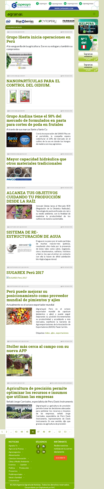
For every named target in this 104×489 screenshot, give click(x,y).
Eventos (12, 464)
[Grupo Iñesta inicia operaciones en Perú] (19, 60)
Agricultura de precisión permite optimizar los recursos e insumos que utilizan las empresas (36, 392)
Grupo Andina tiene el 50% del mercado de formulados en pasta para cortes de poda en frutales (36, 120)
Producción (24, 468)
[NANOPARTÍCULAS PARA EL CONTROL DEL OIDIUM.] (19, 96)
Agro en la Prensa (16, 449)
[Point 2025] (88, 42)
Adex (47, 333)
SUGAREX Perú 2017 (25, 272)
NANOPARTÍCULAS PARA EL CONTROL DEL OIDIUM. (33, 83)
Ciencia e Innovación (17, 458)
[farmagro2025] (68, 21)
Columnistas (14, 480)
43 (16, 432)
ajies (53, 333)
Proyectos (13, 471)
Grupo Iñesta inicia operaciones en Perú (38, 39)
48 (44, 432)
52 (59, 432)
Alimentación (14, 455)
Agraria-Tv (13, 445)
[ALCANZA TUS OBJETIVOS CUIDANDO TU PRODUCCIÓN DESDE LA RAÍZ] (19, 211)
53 (65, 432)
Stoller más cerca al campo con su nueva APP (37, 348)
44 (22, 432)
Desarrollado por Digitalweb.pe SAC (40, 487)
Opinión (23, 464)
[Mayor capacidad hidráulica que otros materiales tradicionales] (19, 173)
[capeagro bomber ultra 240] (52, 5)
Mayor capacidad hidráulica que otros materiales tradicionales (36, 161)
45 (27, 432)
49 (49, 432)
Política (12, 468)
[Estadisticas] (88, 56)
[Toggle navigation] (94, 14)
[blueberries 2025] (20, 21)
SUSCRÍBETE (60, 458)
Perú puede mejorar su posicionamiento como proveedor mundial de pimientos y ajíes (37, 295)
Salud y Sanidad (15, 477)
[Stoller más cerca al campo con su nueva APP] (19, 365)
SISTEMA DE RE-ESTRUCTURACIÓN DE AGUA (33, 234)
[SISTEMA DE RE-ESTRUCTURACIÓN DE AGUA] (19, 249)
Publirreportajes (15, 474)
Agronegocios (15, 452)
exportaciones (62, 333)
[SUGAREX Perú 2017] (16, 277)
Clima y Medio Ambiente (19, 461)
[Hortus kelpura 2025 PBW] (88, 26)
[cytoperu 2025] (42, 21)
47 (38, 432)
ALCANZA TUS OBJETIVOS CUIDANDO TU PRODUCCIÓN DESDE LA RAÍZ (33, 197)
